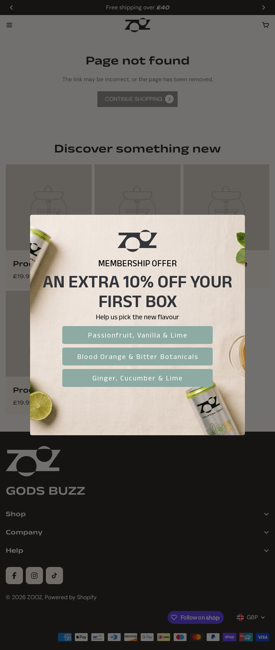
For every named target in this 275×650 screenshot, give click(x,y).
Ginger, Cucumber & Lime (137, 378)
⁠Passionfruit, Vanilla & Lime (138, 335)
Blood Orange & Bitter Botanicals (137, 356)
